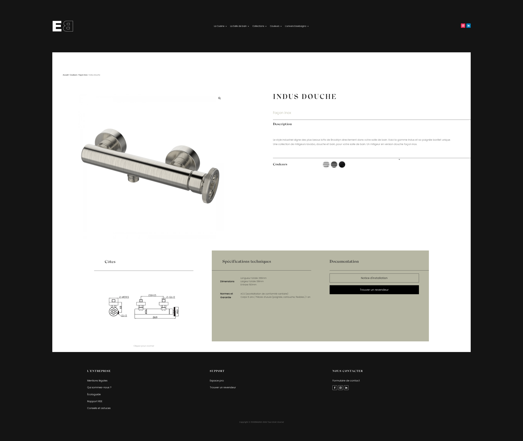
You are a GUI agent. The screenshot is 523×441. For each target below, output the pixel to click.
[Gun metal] (334, 164)
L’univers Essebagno (295, 26)
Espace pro (217, 380)
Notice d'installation (374, 278)
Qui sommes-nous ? (99, 387)
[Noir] (342, 164)
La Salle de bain (238, 26)
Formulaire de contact (346, 380)
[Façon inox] (326, 164)
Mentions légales (97, 380)
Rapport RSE (94, 401)
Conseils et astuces (99, 408)
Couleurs (274, 26)
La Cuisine (219, 26)
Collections (258, 26)
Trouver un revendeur (374, 290)
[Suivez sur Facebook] (334, 387)
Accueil (65, 75)
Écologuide (94, 394)
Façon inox (83, 75)
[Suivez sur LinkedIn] (468, 25)
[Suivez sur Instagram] (463, 25)
